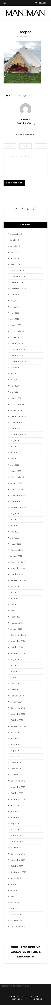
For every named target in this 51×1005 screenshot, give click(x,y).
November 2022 (17, 495)
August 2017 (15, 878)
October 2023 (16, 428)
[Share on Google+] (24, 96)
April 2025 (14, 319)
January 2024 (16, 410)
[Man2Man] (25, 12)
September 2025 (18, 289)
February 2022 (17, 550)
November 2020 (18, 641)
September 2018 (18, 799)
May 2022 (14, 532)
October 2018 (16, 793)
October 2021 (16, 574)
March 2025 (15, 325)
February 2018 (16, 841)
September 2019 (18, 726)
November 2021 (17, 568)
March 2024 (15, 398)
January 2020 (16, 702)
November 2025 (17, 276)
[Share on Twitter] (20, 96)
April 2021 (14, 611)
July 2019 (14, 738)
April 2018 (14, 829)
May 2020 (14, 677)
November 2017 (17, 860)
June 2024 (15, 380)
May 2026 (14, 252)
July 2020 (14, 665)
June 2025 (15, 307)
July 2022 (14, 519)
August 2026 (16, 234)
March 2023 (15, 471)
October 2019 (16, 720)
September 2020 (18, 653)
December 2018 (17, 781)
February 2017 (16, 914)
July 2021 (14, 592)
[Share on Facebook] (15, 96)
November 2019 (17, 714)
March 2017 (15, 908)
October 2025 (16, 282)
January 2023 (16, 483)
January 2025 (16, 337)
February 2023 (17, 477)
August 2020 (16, 659)
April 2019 (14, 756)
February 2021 (16, 623)
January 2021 (16, 629)
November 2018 (17, 787)
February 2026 (17, 270)
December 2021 (17, 562)
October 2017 (16, 866)
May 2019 (14, 750)
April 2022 (14, 538)
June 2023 (15, 453)
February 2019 (16, 769)
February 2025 (17, 331)
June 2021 (14, 598)
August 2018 (15, 805)
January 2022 (16, 556)
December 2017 (17, 854)
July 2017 (14, 884)
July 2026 (14, 240)
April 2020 (15, 684)
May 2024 (14, 386)
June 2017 (14, 890)
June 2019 (14, 744)
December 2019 (17, 708)
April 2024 (14, 392)
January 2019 (16, 775)
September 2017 (18, 872)
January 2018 (16, 848)
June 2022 (15, 525)
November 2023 (17, 422)
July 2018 (14, 811)
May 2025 (14, 313)
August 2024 (16, 367)
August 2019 (15, 732)
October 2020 (17, 647)
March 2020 (15, 690)
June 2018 (14, 817)
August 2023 (16, 440)
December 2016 (17, 927)
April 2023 (14, 465)
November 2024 (17, 349)
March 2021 (15, 617)
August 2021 (15, 586)
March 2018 (15, 835)
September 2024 (18, 361)
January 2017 (16, 921)
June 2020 (15, 671)
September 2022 (18, 507)
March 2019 (15, 762)
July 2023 (14, 446)
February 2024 (17, 404)
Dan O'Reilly (25, 123)
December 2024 (18, 343)
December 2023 (18, 416)
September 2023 (18, 434)
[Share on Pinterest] (29, 96)
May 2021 (14, 605)
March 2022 (15, 544)
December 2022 (18, 489)
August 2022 (16, 513)
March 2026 (15, 264)
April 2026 (14, 258)
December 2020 (18, 635)
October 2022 (16, 501)
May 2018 (14, 823)
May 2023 (14, 459)
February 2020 (17, 696)
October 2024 (16, 355)
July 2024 (14, 374)
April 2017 (14, 902)
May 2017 (14, 896)
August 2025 (16, 295)
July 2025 (14, 301)
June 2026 (15, 246)
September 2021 (18, 580)
